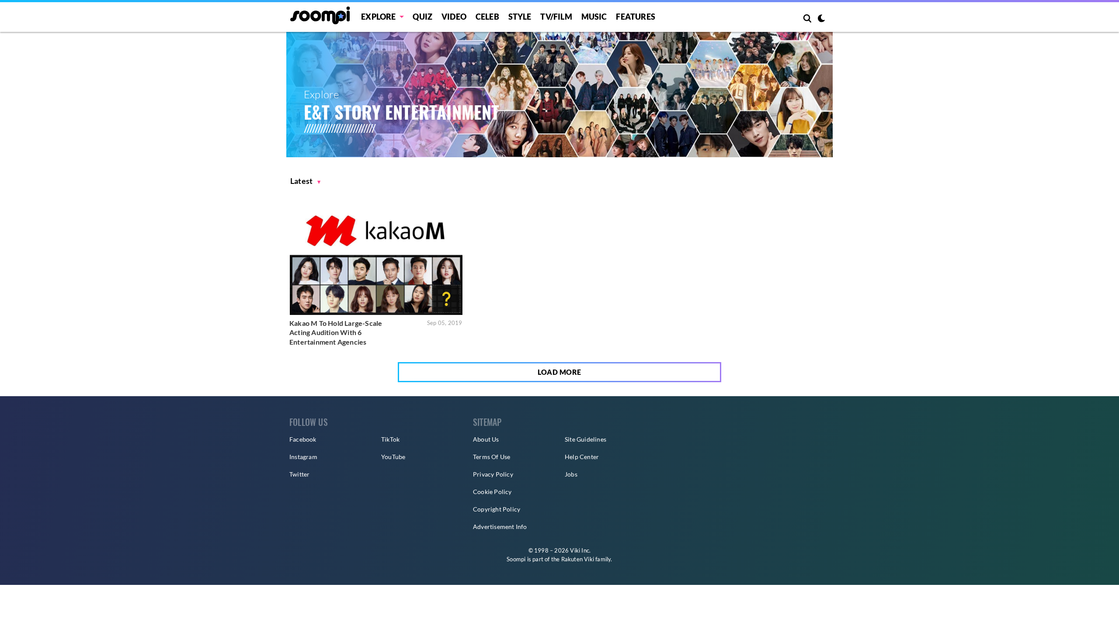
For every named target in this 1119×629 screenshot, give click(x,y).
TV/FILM (556, 16)
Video (453, 16)
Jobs (571, 474)
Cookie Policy (492, 491)
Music (594, 16)
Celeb (487, 16)
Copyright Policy (496, 509)
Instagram (303, 456)
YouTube (393, 456)
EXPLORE (378, 16)
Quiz (422, 16)
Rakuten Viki (577, 559)
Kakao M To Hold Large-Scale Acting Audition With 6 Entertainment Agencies (335, 332)
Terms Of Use (491, 456)
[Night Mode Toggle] (821, 19)
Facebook (302, 439)
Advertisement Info (500, 526)
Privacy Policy (493, 474)
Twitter (299, 474)
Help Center (582, 456)
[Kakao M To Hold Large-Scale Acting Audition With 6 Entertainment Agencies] (376, 257)
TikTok (390, 439)
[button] (305, 181)
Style (520, 16)
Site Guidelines (585, 439)
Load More (559, 372)
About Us (486, 439)
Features (635, 16)
